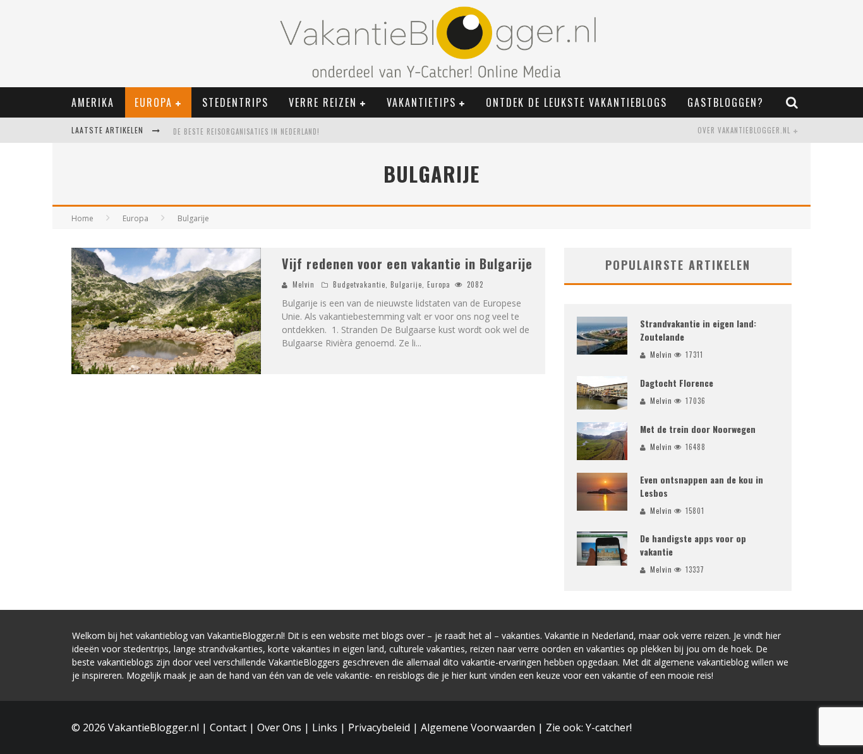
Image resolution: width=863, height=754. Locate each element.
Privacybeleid (379, 727)
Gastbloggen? (725, 102)
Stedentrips (235, 102)
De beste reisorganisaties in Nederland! (246, 131)
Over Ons (279, 727)
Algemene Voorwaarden (478, 727)
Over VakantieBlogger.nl (743, 130)
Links (324, 727)
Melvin (304, 284)
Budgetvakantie (359, 284)
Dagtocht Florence (676, 382)
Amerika (92, 102)
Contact (228, 727)
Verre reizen (323, 102)
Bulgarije (406, 284)
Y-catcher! (609, 727)
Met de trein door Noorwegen (698, 428)
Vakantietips (421, 102)
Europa (153, 102)
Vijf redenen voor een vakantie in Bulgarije (407, 263)
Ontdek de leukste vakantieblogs (576, 102)
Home (82, 218)
